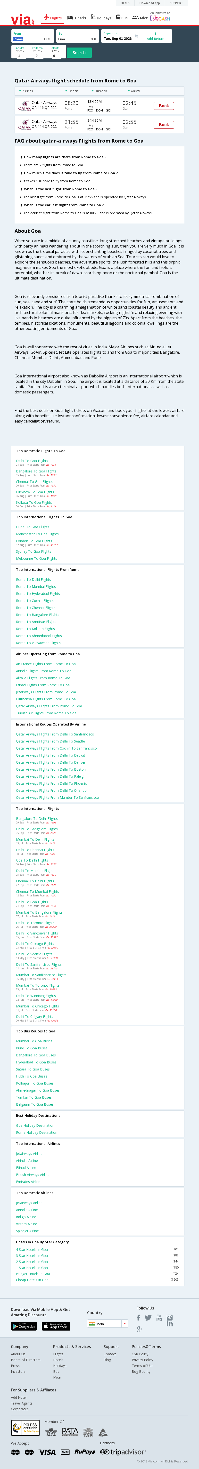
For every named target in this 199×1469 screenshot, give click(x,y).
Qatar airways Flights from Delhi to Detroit (50, 755)
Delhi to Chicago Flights (35, 943)
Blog (107, 1359)
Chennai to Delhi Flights (35, 881)
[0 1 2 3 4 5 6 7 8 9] (37, 56)
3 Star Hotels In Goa (97, 1255)
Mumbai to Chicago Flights (37, 1006)
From (17, 34)
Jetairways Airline (29, 1153)
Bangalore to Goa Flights (36, 471)
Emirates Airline (28, 1181)
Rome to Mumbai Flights (36, 586)
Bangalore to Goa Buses (36, 1055)
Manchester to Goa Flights (37, 534)
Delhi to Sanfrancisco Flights (39, 964)
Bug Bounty (141, 1371)
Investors (18, 1371)
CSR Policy (140, 1354)
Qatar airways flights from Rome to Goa (49, 706)
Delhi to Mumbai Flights (35, 870)
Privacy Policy (142, 1359)
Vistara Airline (26, 1224)
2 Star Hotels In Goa (97, 1261)
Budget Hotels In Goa (97, 1273)
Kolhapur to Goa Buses (35, 1083)
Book (164, 106)
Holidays (59, 1365)
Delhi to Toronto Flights (35, 922)
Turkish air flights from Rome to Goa (46, 713)
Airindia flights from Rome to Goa (43, 671)
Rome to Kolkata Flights (35, 628)
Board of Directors (26, 1359)
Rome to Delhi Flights (33, 579)
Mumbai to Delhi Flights (35, 839)
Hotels (58, 1359)
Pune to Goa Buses (32, 1048)
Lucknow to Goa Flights (35, 492)
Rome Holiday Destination (36, 1132)
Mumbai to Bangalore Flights (39, 912)
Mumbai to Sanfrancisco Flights (41, 975)
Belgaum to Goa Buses (35, 1104)
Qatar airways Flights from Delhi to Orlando (51, 790)
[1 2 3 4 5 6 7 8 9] (20, 56)
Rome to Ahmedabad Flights (39, 635)
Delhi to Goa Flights (32, 460)
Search (79, 52)
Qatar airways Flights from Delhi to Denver (50, 762)
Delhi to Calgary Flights (34, 1016)
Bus (56, 1371)
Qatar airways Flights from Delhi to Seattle (50, 741)
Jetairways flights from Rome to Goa (46, 692)
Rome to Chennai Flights (36, 607)
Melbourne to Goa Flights (36, 558)
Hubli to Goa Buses (31, 1076)
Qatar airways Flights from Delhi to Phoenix (51, 783)
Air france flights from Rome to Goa (46, 664)
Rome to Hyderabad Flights (38, 593)
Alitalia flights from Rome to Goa (43, 678)
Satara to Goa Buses (33, 1069)
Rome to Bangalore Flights (37, 614)
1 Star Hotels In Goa (97, 1267)
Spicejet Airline (27, 1231)
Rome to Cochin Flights (35, 600)
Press (15, 1365)
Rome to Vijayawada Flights (38, 642)
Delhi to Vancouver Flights (37, 933)
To (60, 34)
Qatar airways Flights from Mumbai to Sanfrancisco (57, 797)
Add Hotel (18, 1397)
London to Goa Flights (34, 541)
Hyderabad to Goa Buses (36, 1062)
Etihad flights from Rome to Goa (43, 685)
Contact (110, 1354)
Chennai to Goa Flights (34, 481)
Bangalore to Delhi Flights (37, 818)
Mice (57, 1377)
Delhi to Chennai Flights (35, 849)
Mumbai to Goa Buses (34, 1041)
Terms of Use (142, 1365)
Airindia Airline (27, 1160)
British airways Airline (33, 1174)
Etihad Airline (26, 1167)
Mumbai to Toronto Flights (37, 985)
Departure (110, 33)
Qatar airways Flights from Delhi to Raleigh (50, 776)
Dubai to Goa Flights (32, 527)
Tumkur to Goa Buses (34, 1097)
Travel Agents (22, 1403)
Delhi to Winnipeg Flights (36, 995)
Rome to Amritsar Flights (36, 621)
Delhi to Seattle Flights (34, 954)
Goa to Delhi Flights (32, 860)
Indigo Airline (26, 1216)
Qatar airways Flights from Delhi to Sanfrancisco (55, 734)
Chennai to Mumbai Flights (37, 891)
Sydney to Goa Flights (33, 551)
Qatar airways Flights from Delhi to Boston (51, 769)
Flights (58, 1354)
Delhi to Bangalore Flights (37, 829)
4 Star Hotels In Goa (97, 1249)
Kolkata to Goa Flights (34, 502)
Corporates (20, 1409)
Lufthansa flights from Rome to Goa (46, 699)
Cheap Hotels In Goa (97, 1279)
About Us (18, 1354)
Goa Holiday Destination (35, 1125)
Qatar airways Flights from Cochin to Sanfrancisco (56, 748)
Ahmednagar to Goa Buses (38, 1090)
